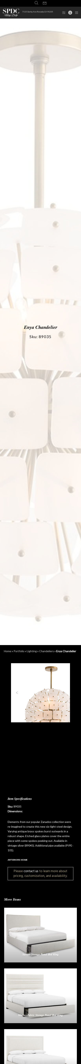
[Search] (36, 3)
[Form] (44, 3)
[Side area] (62, 13)
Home (7, 651)
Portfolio (19, 651)
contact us (31, 871)
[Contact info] (69, 13)
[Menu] (75, 13)
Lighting (32, 651)
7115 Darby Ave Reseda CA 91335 (37, 11)
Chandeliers (46, 651)
